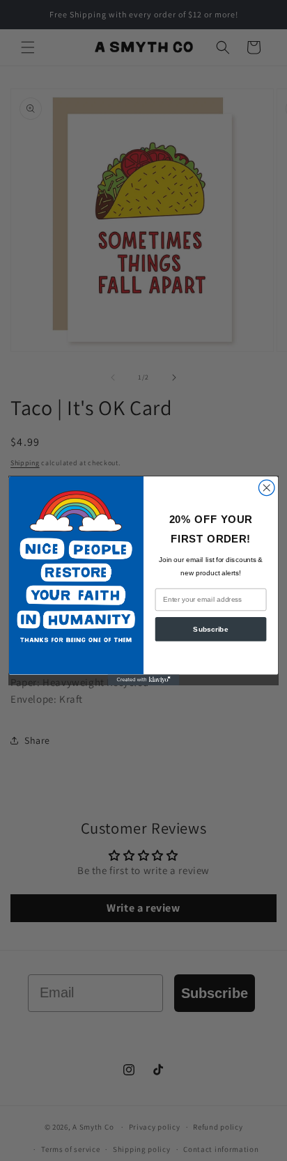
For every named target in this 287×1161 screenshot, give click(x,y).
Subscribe (210, 628)
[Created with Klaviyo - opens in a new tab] (144, 679)
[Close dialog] (266, 488)
